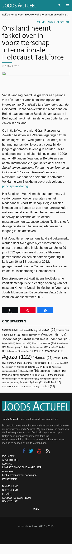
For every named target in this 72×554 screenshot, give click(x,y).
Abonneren (8, 471)
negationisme (30, 379)
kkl (46, 366)
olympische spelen (51, 379)
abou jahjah (12, 334)
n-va (44, 375)
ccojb (54, 347)
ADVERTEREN (10, 460)
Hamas (44, 357)
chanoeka (14, 351)
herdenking (17, 362)
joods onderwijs (29, 367)
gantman (55, 350)
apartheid (9, 343)
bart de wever (44, 343)
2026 (36, 509)
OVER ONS (8, 456)
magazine (29, 370)
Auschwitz (24, 343)
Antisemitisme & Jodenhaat (48, 339)
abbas (64, 330)
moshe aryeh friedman (20, 374)
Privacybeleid (9, 478)
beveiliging (16, 347)
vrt (50, 386)
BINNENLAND (10, 486)
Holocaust (62, 22)
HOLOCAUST (9, 501)
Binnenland (45, 22)
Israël (45, 362)
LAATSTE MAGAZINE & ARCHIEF (21, 467)
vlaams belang (34, 386)
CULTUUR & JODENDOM (16, 497)
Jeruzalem (9, 367)
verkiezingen (12, 386)
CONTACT (8, 463)
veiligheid (53, 382)
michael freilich (53, 370)
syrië (26, 382)
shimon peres (11, 382)
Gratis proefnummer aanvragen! (19, 475)
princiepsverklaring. (15, 186)
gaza (18, 357)
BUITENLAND (10, 490)
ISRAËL (6, 494)
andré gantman (31, 335)
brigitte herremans (37, 347)
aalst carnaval (13, 330)
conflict (27, 351)
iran (32, 362)
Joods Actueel (10, 419)
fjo (40, 350)
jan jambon (61, 363)
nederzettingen (11, 379)
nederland (58, 375)
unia (38, 382)
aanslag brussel (41, 330)
